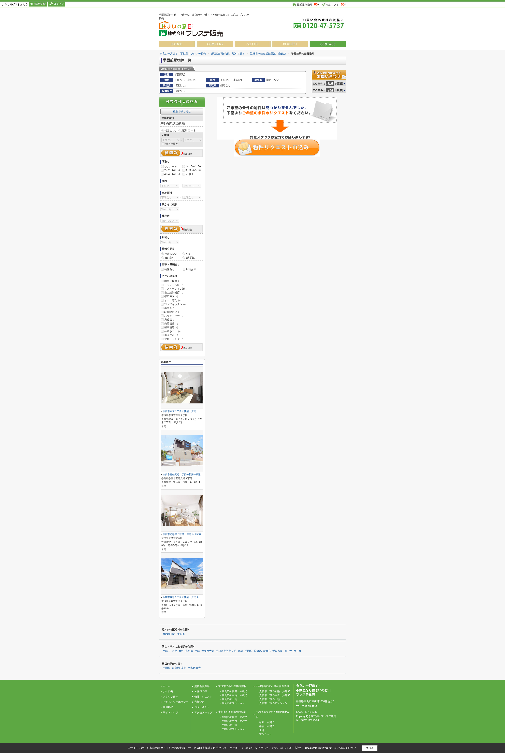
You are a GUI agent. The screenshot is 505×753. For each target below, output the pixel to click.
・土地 (260, 730)
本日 (188, 253)
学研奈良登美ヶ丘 (226, 651)
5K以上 (189, 174)
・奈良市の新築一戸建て (233, 691)
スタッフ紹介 (170, 696)
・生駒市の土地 (228, 725)
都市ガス (171, 296)
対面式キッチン (175, 304)
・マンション (264, 734)
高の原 (189, 651)
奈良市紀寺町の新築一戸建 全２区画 (182, 534)
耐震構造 (171, 327)
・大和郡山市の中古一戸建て (273, 695)
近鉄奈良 (277, 651)
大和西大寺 (207, 651)
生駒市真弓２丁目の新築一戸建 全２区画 (184, 597)
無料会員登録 (202, 686)
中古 (193, 130)
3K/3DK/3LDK (193, 170)
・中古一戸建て (266, 726)
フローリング (173, 339)
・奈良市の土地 (228, 699)
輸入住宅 (171, 335)
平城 (197, 651)
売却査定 (199, 701)
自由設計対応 (173, 292)
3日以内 (169, 257)
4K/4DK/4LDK (172, 174)
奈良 (174, 651)
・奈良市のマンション (232, 703)
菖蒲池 (258, 651)
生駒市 (181, 634)
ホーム (166, 686)
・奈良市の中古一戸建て (233, 695)
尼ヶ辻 (288, 651)
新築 (184, 130)
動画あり (191, 269)
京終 (181, 651)
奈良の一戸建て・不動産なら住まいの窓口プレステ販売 (313, 690)
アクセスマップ (203, 712)
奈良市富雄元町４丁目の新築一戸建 (182, 474)
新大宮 (267, 651)
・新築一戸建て (266, 722)
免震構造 (171, 323)
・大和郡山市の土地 (268, 699)
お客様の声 (200, 691)
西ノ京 (297, 651)
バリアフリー (173, 315)
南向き (169, 308)
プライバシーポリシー (175, 701)
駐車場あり (172, 311)
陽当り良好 (172, 280)
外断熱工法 (172, 331)
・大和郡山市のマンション (272, 703)
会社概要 (168, 691)
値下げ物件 (171, 143)
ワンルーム (170, 166)
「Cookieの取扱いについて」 (318, 748)
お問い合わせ (202, 707)
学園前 (248, 651)
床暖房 (169, 319)
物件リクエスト (203, 696)
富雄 (240, 651)
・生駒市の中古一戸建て (233, 721)
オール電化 (172, 300)
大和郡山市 (169, 634)
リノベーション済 (176, 288)
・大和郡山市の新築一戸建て (273, 691)
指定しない (171, 130)
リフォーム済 (173, 284)
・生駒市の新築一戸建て (233, 717)
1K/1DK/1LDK (193, 166)
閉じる (370, 747)
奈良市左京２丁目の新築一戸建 (179, 411)
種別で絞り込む (182, 111)
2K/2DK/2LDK (172, 170)
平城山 (166, 651)
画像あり (169, 269)
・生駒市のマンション (232, 729)
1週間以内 (191, 257)
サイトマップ (170, 712)
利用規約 (168, 707)
